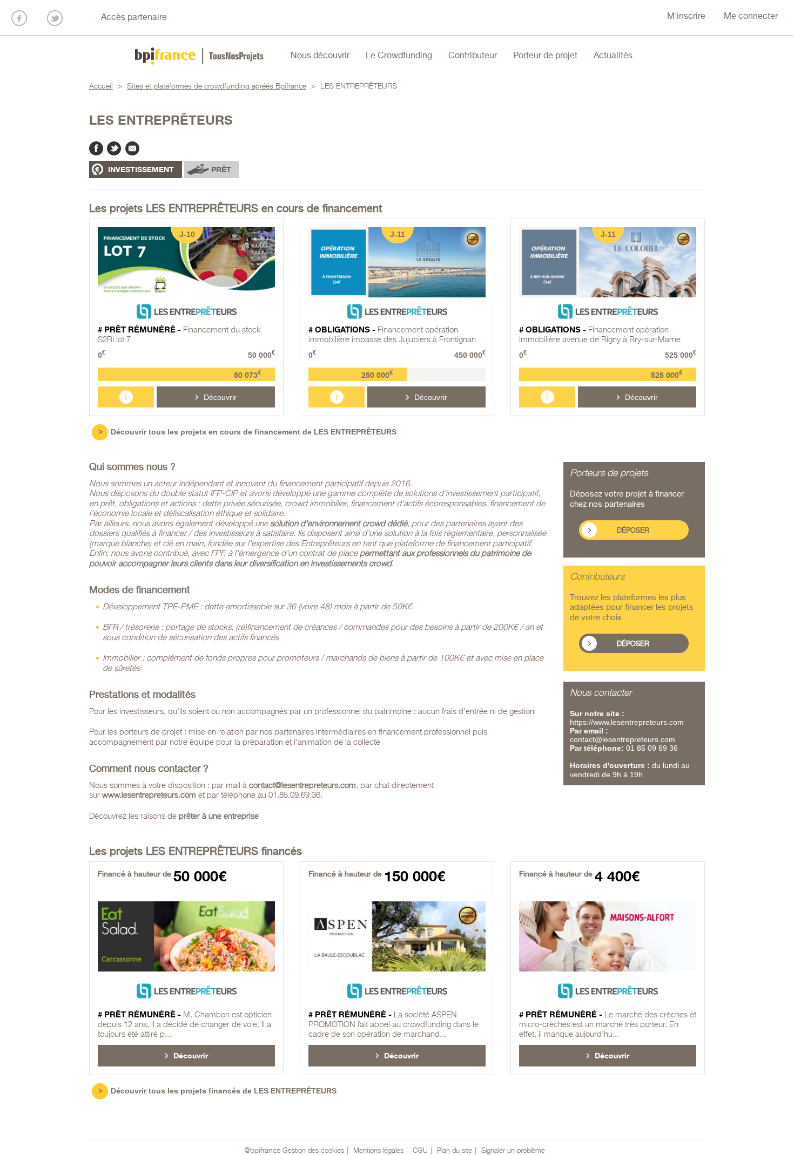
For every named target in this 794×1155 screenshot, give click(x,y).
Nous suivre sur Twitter (54, 18)
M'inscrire (686, 16)
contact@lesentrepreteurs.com (302, 786)
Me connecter (751, 16)
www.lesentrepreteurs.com (149, 795)
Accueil (101, 86)
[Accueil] (199, 56)
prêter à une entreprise (219, 816)
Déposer (633, 530)
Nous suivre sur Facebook (19, 18)
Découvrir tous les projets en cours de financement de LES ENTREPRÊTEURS (253, 431)
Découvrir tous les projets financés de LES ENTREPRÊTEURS (224, 1090)
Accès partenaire (134, 17)
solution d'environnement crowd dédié (338, 524)
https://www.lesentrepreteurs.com (627, 722)
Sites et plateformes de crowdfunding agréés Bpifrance (216, 86)
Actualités (613, 56)
